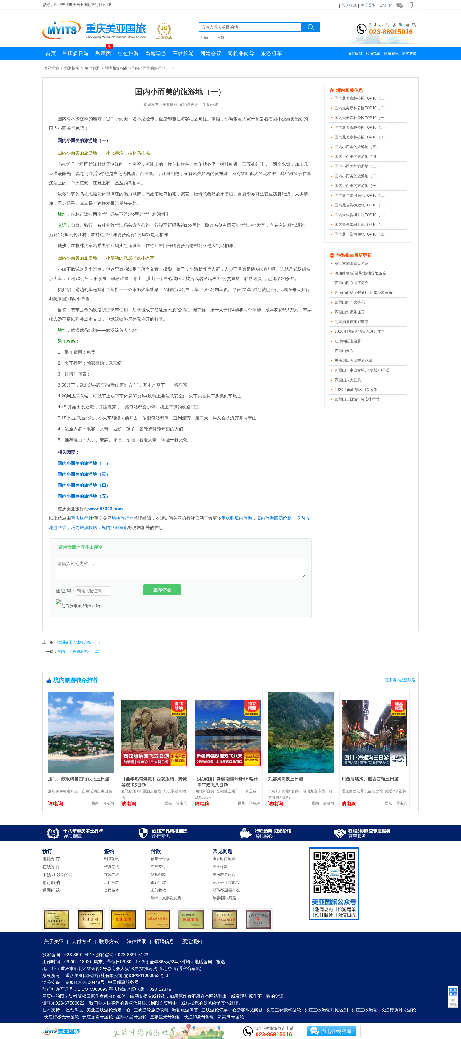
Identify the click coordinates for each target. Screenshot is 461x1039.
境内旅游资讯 (115, 527)
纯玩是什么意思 (226, 882)
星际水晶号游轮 (131, 1016)
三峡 (221, 37)
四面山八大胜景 (348, 380)
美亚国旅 (51, 68)
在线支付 (158, 867)
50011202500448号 (85, 982)
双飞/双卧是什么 (226, 890)
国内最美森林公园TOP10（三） (361, 98)
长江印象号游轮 (199, 1016)
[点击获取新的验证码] (78, 605)
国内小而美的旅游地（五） (84, 496)
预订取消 (51, 882)
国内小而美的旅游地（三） (84, 474)
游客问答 (355, 53)
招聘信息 (164, 941)
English (386, 5)
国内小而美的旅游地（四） (84, 485)
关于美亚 (368, 5)
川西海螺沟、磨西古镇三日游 (370, 778)
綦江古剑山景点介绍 (351, 263)
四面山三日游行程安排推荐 (357, 399)
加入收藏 (349, 5)
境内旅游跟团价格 (274, 518)
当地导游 (156, 53)
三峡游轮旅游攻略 (151, 1009)
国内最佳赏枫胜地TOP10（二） (361, 205)
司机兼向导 (241, 53)
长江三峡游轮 (364, 1009)
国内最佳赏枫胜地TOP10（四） (361, 234)
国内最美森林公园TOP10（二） (361, 108)
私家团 (103, 51)
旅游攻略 (409, 53)
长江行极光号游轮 (61, 1016)
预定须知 (192, 941)
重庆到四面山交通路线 (353, 360)
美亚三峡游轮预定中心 (108, 1009)
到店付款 (158, 874)
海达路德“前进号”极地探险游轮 (360, 273)
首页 (50, 53)
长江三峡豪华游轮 (283, 1009)
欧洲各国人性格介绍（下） (80, 642)
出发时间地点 (224, 859)
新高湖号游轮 (231, 1016)
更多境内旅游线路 (400, 680)
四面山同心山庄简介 (351, 283)
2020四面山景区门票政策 (356, 389)
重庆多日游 (75, 53)
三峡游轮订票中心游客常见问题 (232, 1009)
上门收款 (158, 890)
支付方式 (82, 941)
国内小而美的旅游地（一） (357, 186)
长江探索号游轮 (97, 1016)
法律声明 (137, 941)
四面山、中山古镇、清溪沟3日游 (362, 370)
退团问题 (51, 890)
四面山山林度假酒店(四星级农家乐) (364, 292)
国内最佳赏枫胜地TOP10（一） (361, 215)
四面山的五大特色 (350, 302)
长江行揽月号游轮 (398, 1009)
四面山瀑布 (344, 351)
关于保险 (220, 867)
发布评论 (162, 589)
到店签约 (111, 859)
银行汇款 (158, 882)
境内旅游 (92, 68)
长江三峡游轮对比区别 (326, 1009)
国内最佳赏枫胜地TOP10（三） (361, 195)
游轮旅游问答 (185, 1009)
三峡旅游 (183, 53)
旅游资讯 (391, 53)
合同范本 (111, 890)
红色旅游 (128, 53)
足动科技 (74, 1009)
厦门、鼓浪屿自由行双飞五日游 (78, 778)
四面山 (205, 37)
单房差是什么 (224, 874)
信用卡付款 (160, 859)
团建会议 (211, 53)
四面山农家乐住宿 (350, 312)
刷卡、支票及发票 (166, 898)
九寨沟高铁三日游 (285, 778)
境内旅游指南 (116, 68)
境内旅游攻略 (84, 527)
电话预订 (51, 858)
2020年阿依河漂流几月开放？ (360, 331)
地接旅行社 (123, 518)
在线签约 (111, 874)
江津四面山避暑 (348, 341)
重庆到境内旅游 (236, 518)
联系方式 (109, 941)
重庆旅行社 (82, 518)
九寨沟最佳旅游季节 (351, 321)
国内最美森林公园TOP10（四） (361, 137)
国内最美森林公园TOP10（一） (361, 118)
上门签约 (111, 882)
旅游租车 (271, 53)
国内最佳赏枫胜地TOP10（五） (361, 224)
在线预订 (51, 866)
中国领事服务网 (123, 982)
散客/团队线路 (224, 898)
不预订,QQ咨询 (57, 874)
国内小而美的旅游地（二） (84, 463)
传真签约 (111, 867)
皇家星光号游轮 (165, 1016)
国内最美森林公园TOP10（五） (361, 127)
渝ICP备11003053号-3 (146, 975)
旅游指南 (373, 53)
